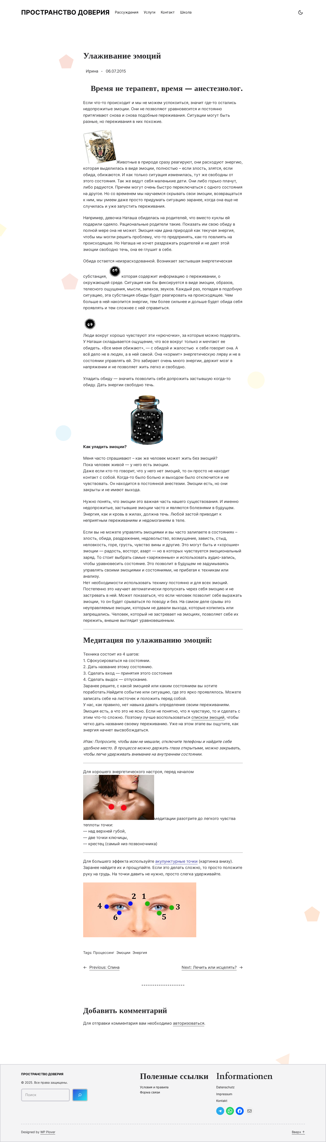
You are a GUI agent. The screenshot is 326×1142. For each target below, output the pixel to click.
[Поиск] (80, 1095)
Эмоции (123, 952)
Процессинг (103, 952)
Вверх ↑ (298, 1132)
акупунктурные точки (176, 861)
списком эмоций (207, 717)
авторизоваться (188, 1023)
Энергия (140, 952)
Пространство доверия (65, 12)
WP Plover (47, 1132)
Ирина (92, 71)
